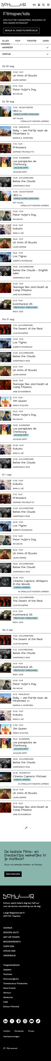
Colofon (6, 1031)
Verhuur (7, 992)
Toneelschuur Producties (15, 983)
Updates (7, 969)
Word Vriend (9, 988)
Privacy (31, 1031)
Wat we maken (11, 937)
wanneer (7, 47)
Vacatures (8, 997)
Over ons (8, 946)
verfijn (6, 54)
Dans (46, 40)
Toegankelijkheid (11, 965)
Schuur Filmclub (11, 1006)
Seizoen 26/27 (11, 932)
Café (5, 1002)
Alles (5, 40)
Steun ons (9, 951)
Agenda (7, 928)
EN (34, 5)
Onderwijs (9, 955)
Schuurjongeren (11, 979)
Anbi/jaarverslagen (11, 1036)
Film (17, 40)
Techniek (7, 974)
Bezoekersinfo (12, 941)
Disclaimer (19, 1031)
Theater (31, 40)
